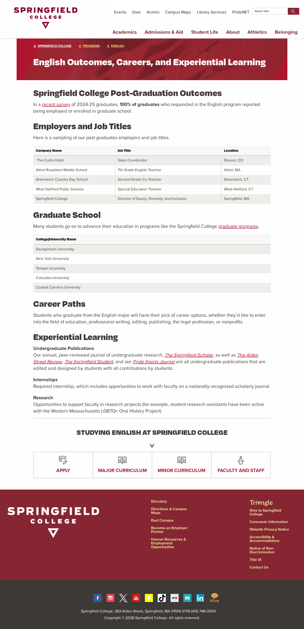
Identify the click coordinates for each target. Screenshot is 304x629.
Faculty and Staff (241, 470)
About (233, 32)
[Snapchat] (149, 597)
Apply (63, 470)
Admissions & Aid (164, 32)
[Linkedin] (200, 597)
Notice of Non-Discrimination (262, 550)
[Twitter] (123, 597)
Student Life (204, 32)
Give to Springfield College (265, 512)
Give (136, 12)
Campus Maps (178, 12)
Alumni (153, 12)
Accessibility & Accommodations (265, 538)
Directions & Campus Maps (169, 510)
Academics (125, 32)
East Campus (162, 520)
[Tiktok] (162, 597)
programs (91, 46)
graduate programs (238, 226)
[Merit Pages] (187, 597)
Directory (159, 501)
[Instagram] (110, 597)
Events (120, 12)
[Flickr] (175, 597)
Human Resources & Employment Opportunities (168, 543)
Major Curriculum (122, 470)
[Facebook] (98, 597)
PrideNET (240, 12)
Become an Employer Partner (169, 529)
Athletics (257, 32)
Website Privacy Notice (269, 529)
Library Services (211, 12)
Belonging (286, 32)
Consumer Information (269, 521)
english (117, 46)
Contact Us (259, 567)
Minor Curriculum (181, 470)
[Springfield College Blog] (214, 597)
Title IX (255, 559)
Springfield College (54, 46)
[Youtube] (136, 597)
